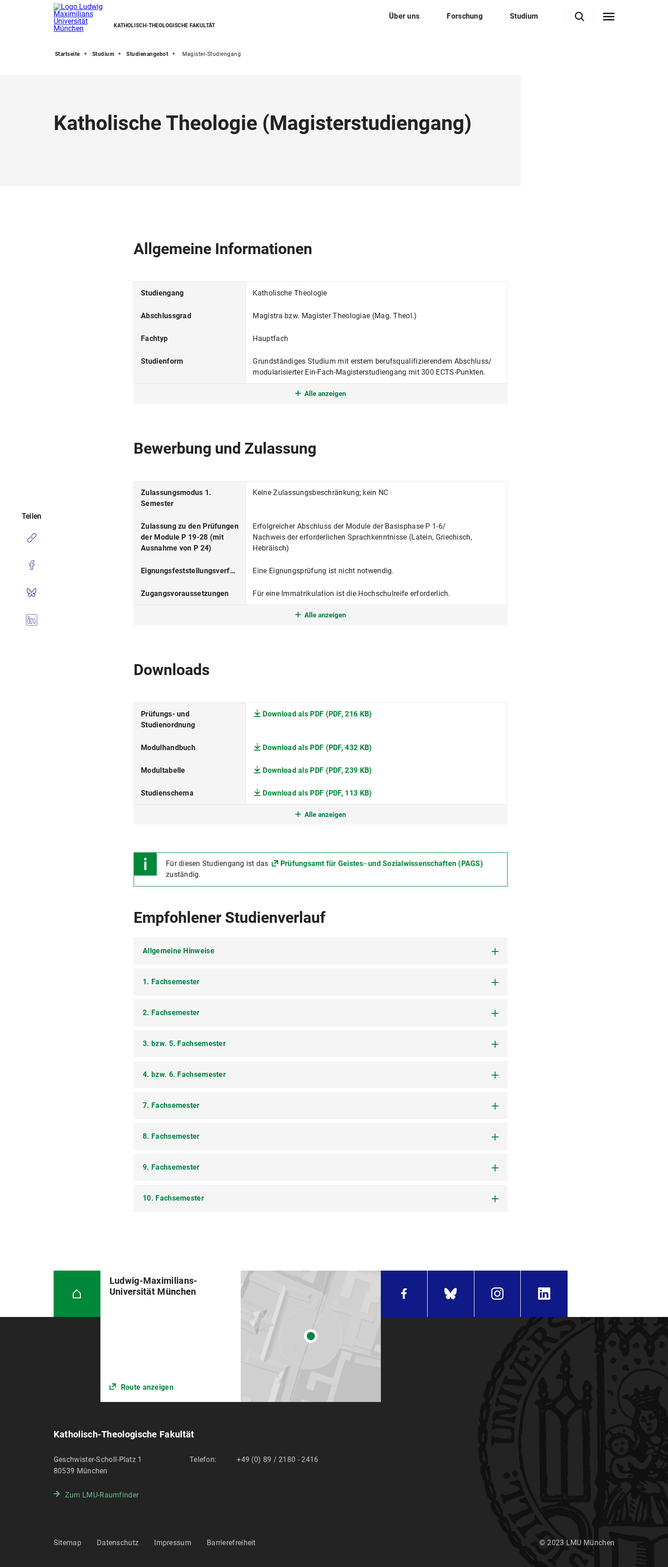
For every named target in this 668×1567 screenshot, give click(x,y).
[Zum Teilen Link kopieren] (31, 537)
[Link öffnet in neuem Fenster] (240, 1336)
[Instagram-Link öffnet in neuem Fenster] (497, 1294)
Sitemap (67, 1542)
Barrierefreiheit (231, 1542)
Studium (103, 54)
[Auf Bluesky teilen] (31, 592)
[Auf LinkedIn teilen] (31, 619)
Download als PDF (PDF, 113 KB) (317, 793)
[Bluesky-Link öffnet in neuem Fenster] (451, 1294)
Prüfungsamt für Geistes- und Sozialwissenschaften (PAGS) (381, 863)
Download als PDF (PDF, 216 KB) (317, 714)
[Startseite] (77, 1294)
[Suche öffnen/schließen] (579, 16)
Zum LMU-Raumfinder (102, 1495)
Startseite (67, 54)
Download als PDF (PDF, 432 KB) (317, 747)
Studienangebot (147, 54)
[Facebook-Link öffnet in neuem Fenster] (404, 1294)
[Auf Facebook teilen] (31, 565)
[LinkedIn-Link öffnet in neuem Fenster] (544, 1294)
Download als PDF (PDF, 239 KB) (317, 770)
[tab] (321, 951)
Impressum (172, 1542)
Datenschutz (118, 1542)
